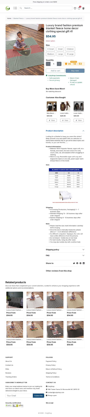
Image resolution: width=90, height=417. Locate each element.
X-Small (50, 49)
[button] (15, 8)
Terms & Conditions (52, 377)
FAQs (7, 369)
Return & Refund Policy (54, 369)
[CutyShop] (7, 8)
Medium (50, 54)
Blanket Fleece (19, 18)
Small (60, 49)
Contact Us (9, 365)
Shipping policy (52, 250)
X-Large (70, 54)
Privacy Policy (50, 365)
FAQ (47, 255)
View (53, 120)
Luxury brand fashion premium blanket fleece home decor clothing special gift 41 (54, 18)
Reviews (8, 373)
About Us (8, 361)
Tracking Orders (11, 377)
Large (60, 54)
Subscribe (38, 395)
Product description (54, 131)
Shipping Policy (51, 373)
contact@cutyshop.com (56, 392)
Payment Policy (51, 361)
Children (70, 49)
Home (9, 18)
